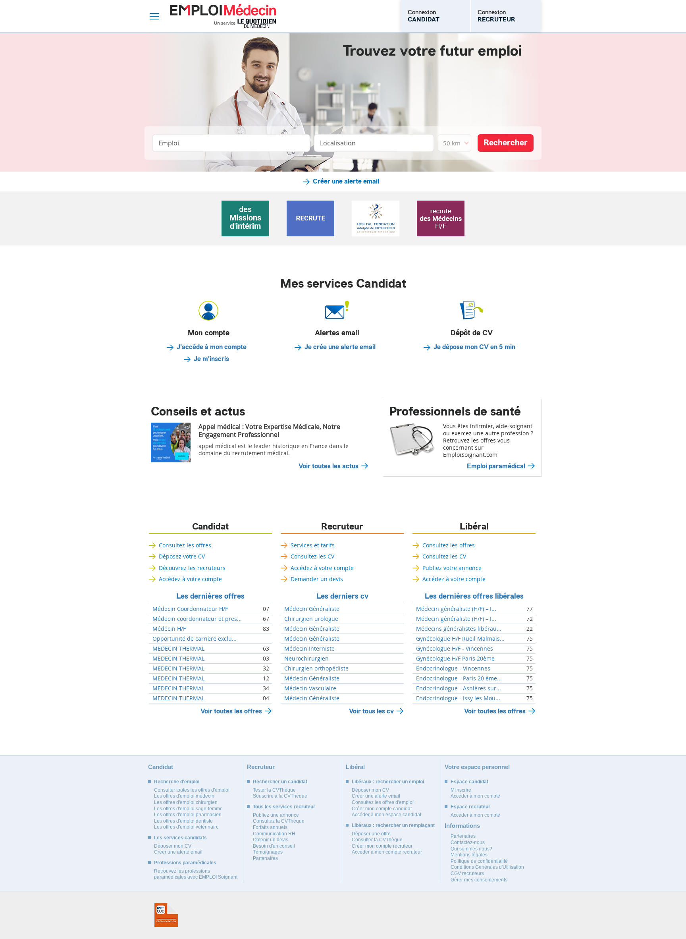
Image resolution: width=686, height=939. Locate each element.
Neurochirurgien (306, 658)
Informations (462, 825)
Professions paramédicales (185, 863)
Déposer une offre (371, 834)
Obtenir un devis (270, 839)
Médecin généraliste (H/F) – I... (456, 608)
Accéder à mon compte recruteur (387, 852)
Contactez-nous (468, 842)
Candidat (210, 527)
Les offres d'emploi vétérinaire (186, 827)
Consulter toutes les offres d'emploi (191, 790)
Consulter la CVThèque (377, 839)
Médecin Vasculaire (310, 688)
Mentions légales (469, 855)
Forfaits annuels (270, 827)
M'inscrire (461, 790)
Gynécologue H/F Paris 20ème (455, 658)
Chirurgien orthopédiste (316, 668)
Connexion (423, 16)
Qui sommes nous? (471, 849)
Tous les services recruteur (284, 807)
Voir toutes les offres (231, 711)
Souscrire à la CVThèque (280, 796)
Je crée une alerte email (340, 347)
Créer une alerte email (346, 181)
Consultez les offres (185, 545)
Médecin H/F (169, 628)
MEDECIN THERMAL (178, 648)
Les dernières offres (210, 596)
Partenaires (265, 858)
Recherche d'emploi (176, 781)
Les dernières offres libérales (474, 596)
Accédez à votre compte (190, 579)
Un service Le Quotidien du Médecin (245, 23)
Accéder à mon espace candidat (386, 814)
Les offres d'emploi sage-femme (188, 808)
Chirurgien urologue (311, 618)
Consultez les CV (312, 556)
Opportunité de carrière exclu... (194, 638)
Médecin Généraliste (311, 608)
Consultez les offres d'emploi (383, 802)
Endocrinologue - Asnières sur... (458, 688)
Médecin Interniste (309, 648)
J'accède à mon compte (212, 347)
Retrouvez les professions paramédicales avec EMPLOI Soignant (195, 874)
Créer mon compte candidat (382, 808)
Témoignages (268, 852)
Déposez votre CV (182, 556)
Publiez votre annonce (452, 568)
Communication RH (274, 834)
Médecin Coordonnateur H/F (190, 608)
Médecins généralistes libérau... (458, 628)
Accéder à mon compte (475, 796)
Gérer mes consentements (479, 880)
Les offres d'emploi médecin (184, 796)
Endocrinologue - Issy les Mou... (458, 698)
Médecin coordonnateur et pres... (197, 618)
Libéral (474, 527)
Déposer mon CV (172, 846)
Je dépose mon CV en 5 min (474, 347)
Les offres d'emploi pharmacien (188, 814)
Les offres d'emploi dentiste (183, 821)
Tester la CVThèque (274, 790)
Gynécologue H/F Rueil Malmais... (460, 638)
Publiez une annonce (276, 815)
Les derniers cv (342, 596)
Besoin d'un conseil (274, 846)
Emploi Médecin (223, 16)
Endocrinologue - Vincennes (453, 668)
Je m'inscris (211, 359)
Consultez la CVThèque (278, 821)
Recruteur (342, 527)
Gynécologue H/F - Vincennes (454, 648)
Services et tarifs (313, 545)
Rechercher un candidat (280, 781)
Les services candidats (180, 837)
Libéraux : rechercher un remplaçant (393, 825)
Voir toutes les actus (328, 466)
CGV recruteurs (467, 873)
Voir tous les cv (371, 711)
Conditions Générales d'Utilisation (487, 867)
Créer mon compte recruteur (382, 846)
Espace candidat (469, 781)
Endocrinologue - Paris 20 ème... (459, 678)
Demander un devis (317, 579)
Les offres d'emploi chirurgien (186, 802)
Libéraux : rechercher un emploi (388, 781)
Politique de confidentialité (479, 861)
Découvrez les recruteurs (192, 568)
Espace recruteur (470, 807)
